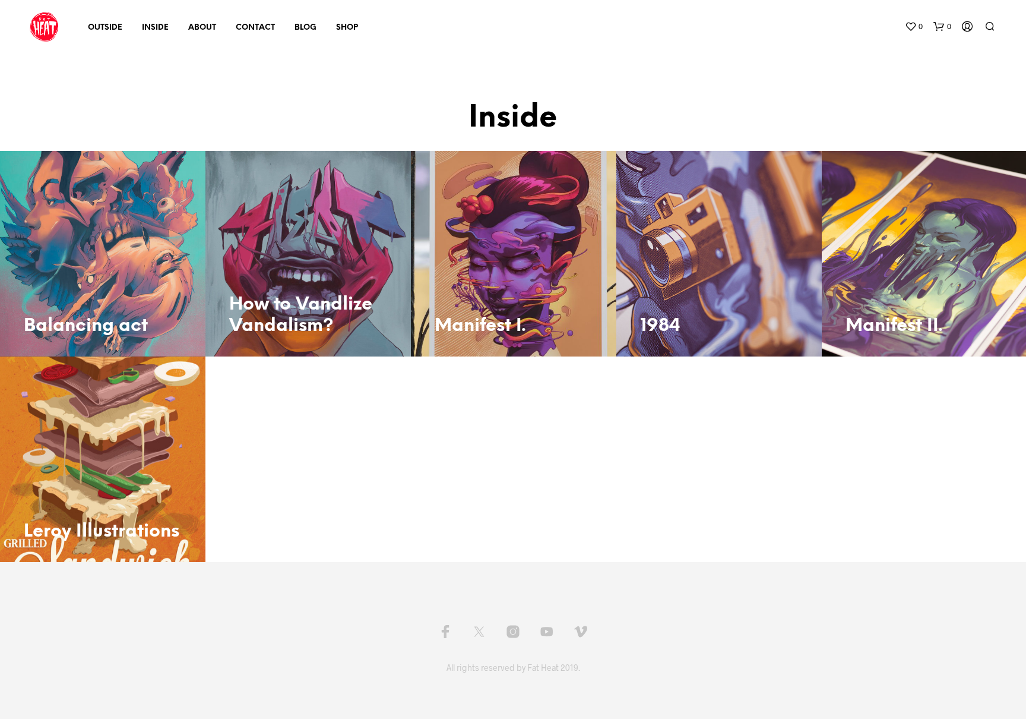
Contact (255, 27)
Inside (155, 27)
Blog (305, 27)
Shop (347, 27)
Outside (105, 27)
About (202, 27)
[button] (914, 27)
